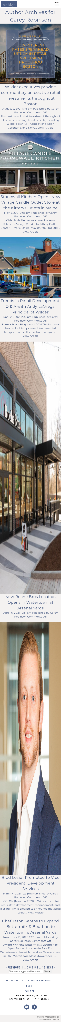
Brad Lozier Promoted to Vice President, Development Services (31, 883)
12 (44, 968)
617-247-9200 (42, 999)
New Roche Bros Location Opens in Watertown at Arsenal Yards (30, 602)
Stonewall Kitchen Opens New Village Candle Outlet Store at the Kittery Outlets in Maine (30, 202)
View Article (45, 127)
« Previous (13, 968)
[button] (57, 4)
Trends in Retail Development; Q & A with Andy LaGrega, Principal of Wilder (30, 306)
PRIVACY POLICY (15, 980)
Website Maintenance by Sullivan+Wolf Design (48, 1018)
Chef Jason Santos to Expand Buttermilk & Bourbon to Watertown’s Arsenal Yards (30, 927)
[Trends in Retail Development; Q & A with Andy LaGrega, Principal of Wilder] (30, 267)
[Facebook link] (34, 1007)
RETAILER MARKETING (39, 980)
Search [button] (48, 971)
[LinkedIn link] (26, 1007)
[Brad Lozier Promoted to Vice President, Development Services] (30, 748)
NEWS (29, 986)
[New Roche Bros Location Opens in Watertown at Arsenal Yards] (30, 468)
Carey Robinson (20, 940)
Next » (50, 968)
